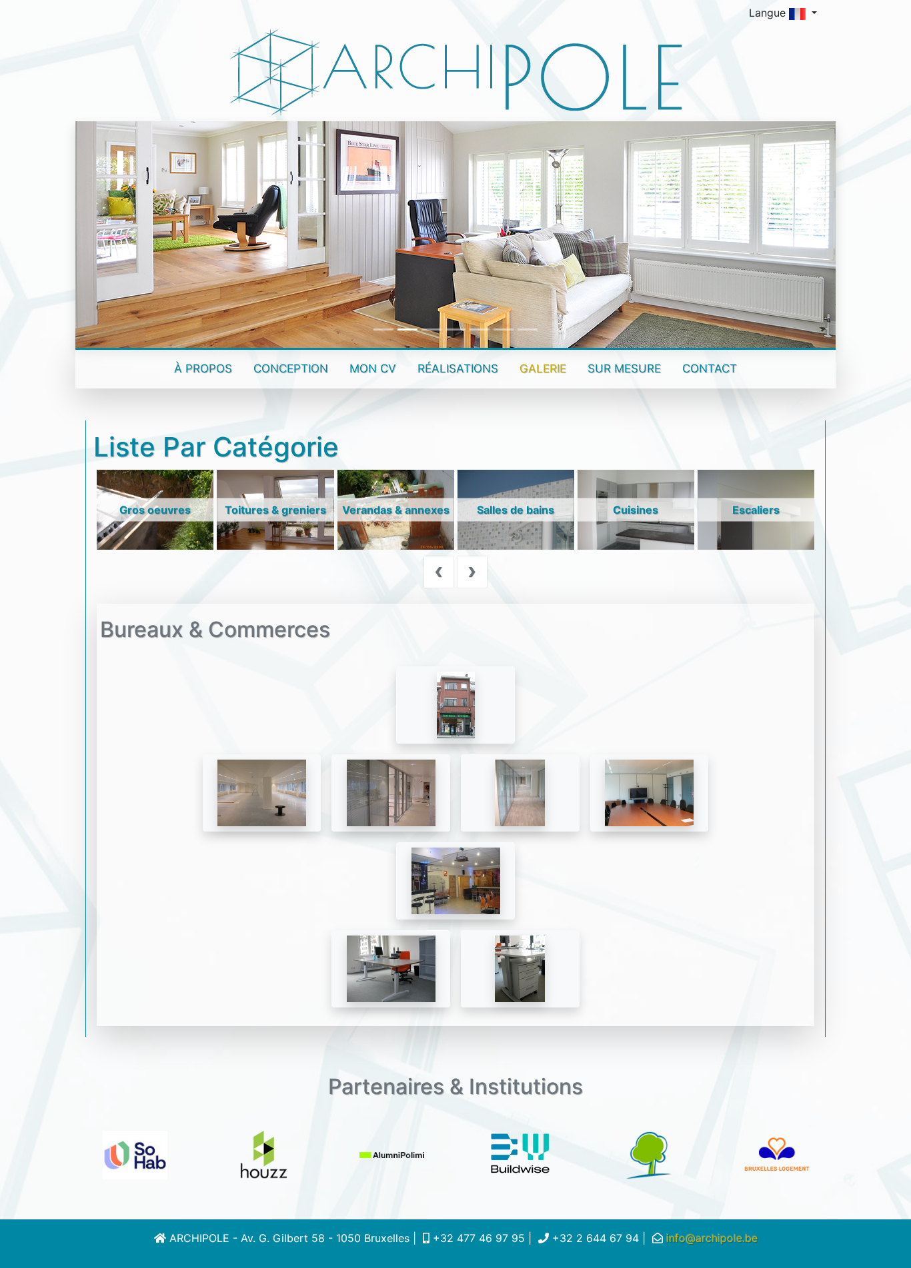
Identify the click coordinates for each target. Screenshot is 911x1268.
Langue (769, 12)
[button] (132, 234)
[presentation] (438, 570)
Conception (290, 368)
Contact (709, 368)
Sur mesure (624, 368)
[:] (456, 704)
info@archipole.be (712, 1238)
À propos (208, 368)
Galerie (543, 368)
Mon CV (372, 368)
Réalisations (457, 368)
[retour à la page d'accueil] (455, 71)
